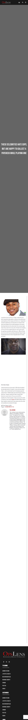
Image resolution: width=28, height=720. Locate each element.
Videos (3, 688)
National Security (6, 679)
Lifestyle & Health (6, 674)
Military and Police (6, 677)
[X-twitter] (6, 662)
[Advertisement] (14, 370)
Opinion (4, 682)
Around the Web (5, 671)
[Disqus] (13, 449)
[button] (19, 2)
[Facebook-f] (3, 662)
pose (13, 399)
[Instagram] (9, 662)
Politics (4, 685)
